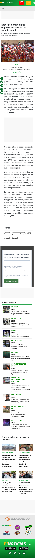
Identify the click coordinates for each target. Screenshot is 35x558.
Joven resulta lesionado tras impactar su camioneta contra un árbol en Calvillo (20, 426)
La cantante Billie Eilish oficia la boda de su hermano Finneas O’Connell (20, 346)
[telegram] (1, 85)
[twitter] (1, 82)
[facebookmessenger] (1, 92)
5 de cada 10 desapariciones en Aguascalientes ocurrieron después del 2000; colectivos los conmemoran (20, 388)
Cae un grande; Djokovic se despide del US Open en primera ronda (20, 313)
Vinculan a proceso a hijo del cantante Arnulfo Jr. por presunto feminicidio (20, 324)
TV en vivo (21, 3)
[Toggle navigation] (3, 8)
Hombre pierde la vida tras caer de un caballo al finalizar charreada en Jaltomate (20, 414)
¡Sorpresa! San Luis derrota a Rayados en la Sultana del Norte (20, 335)
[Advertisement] (18, 12)
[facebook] (1, 78)
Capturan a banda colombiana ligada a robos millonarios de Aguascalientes (19, 372)
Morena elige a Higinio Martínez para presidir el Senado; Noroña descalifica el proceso (20, 401)
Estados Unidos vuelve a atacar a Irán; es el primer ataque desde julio (20, 358)
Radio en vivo (28, 3)
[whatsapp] (1, 89)
